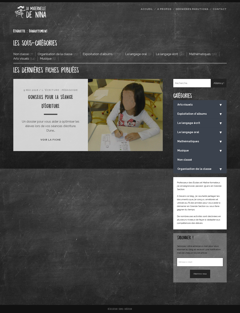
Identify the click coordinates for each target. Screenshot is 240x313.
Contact (220, 9)
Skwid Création (125, 309)
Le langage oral (136, 54)
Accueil (147, 9)
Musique (46, 58)
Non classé (21, 54)
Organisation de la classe (55, 54)
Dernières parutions (192, 9)
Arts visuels (21, 58)
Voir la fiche (50, 139)
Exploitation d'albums (98, 54)
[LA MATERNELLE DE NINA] (30, 17)
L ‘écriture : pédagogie (60, 90)
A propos (164, 9)
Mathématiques (200, 54)
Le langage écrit (167, 54)
